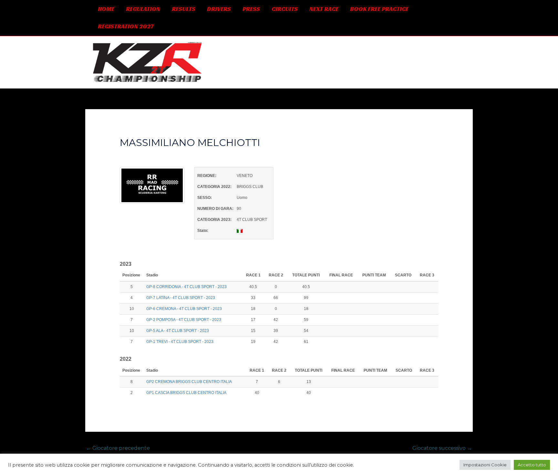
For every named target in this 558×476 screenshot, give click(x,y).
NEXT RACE (323, 9)
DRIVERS (219, 9)
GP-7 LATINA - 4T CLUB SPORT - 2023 (180, 297)
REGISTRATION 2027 (126, 26)
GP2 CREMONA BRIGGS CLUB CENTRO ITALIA (189, 381)
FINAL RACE (341, 275)
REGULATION (143, 9)
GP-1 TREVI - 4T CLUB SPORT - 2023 (179, 341)
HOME (106, 9)
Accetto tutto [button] (532, 464)
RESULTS (183, 9)
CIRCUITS (285, 9)
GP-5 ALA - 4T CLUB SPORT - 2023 (177, 330)
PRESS (251, 9)
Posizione (131, 275)
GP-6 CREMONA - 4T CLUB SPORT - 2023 (184, 308)
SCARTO (403, 275)
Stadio (152, 275)
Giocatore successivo (442, 448)
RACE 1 (253, 275)
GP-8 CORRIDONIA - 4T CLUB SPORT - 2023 (186, 287)
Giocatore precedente (118, 448)
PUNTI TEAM (374, 275)
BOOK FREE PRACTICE (379, 9)
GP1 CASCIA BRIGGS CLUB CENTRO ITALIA (186, 392)
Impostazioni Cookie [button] (485, 464)
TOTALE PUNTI (306, 275)
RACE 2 (276, 275)
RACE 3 (427, 275)
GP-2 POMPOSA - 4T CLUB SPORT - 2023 (183, 319)
